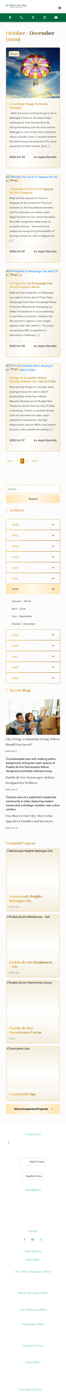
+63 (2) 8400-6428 (33, 1297)
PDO (44, 1389)
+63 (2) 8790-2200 (33, 1264)
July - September (22, 616)
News (33, 1203)
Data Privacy (37, 1161)
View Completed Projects (31, 1109)
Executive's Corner (33, 1207)
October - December (23, 623)
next (34, 461)
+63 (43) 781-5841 (33, 1281)
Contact (33, 1221)
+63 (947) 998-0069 (33, 1285)
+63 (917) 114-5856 (33, 1302)
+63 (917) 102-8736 (33, 1355)
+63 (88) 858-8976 (33, 1350)
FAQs (33, 1217)
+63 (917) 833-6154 (33, 1329)
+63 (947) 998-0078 (33, 1333)
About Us (33, 1198)
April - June (19, 608)
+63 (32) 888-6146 (33, 1367)
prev (10, 461)
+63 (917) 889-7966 (33, 1376)
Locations (33, 1212)
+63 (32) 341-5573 (33, 1371)
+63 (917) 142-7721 (33, 1314)
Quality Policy (34, 1176)
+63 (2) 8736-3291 (33, 1276)
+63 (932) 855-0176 (33, 1338)
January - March (21, 601)
